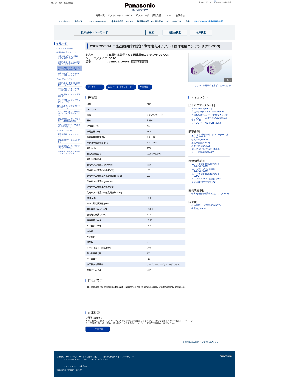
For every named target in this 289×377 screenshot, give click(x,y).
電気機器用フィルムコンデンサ (69, 141)
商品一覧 (100, 15)
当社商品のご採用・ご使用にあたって (200, 342)
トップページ (64, 21)
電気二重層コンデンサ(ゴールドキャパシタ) (68, 107)
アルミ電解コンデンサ (65, 79)
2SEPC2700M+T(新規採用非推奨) (208, 21)
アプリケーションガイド (120, 15)
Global (228, 2)
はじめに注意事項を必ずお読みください (213, 86)
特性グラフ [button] (95, 280)
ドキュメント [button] (200, 97)
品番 (188, 21)
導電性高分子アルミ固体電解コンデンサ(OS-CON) (159, 21)
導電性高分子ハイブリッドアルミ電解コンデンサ (69, 74)
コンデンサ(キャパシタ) (97, 21)
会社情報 (60, 357)
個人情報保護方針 (110, 357)
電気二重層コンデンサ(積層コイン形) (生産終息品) (69, 120)
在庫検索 (201, 32)
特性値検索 (175, 32)
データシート (93, 87)
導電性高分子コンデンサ (122, 21)
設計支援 (156, 15)
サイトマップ (71, 357)
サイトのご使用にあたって (90, 357)
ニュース (168, 15)
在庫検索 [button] (94, 312)
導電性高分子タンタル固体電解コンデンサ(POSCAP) (69, 63)
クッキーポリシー (206, 2)
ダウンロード (142, 15)
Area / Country (226, 356)
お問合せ (180, 15)
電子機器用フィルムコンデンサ (69, 135)
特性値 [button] (92, 97)
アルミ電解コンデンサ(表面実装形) (69, 95)
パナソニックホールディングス (69, 359)
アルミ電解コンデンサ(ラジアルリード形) (69, 101)
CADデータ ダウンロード (120, 87)
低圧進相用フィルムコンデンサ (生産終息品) (69, 147)
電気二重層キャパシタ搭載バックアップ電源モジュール (69, 113)
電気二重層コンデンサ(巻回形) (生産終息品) (69, 126)
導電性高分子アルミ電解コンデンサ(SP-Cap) (69, 57)
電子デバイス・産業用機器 (62, 3)
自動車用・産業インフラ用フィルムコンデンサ (69, 152)
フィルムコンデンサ (64, 130)
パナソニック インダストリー (96, 359)
